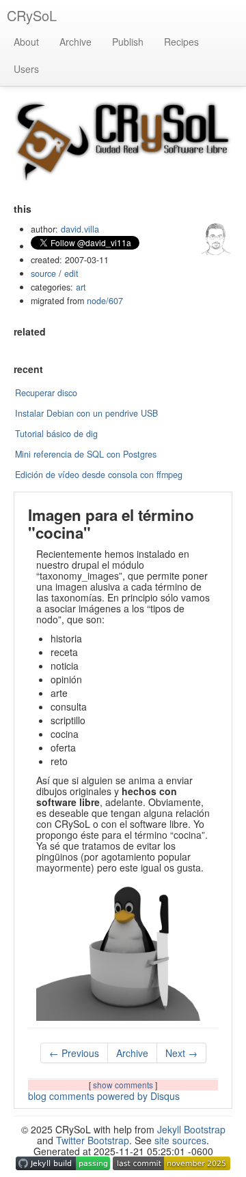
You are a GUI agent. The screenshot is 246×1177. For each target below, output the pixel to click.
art (81, 287)
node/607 (105, 301)
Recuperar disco (46, 393)
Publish (128, 41)
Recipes (181, 41)
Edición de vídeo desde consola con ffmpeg (98, 474)
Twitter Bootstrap (92, 1140)
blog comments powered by (104, 1096)
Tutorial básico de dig (56, 434)
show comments (124, 1084)
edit (71, 273)
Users (26, 69)
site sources (180, 1140)
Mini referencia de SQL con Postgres (85, 454)
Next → (181, 1053)
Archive (75, 41)
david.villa (80, 229)
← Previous (74, 1053)
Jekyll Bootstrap (191, 1129)
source (43, 273)
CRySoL (32, 15)
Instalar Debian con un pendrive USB (86, 413)
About (26, 41)
